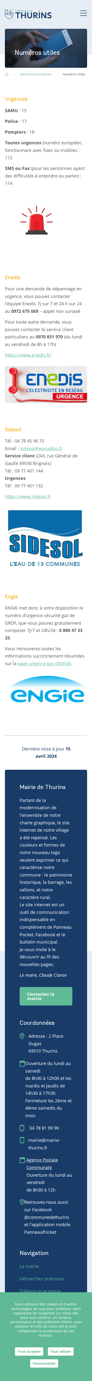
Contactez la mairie (40, 996)
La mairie (29, 1266)
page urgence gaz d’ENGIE (44, 663)
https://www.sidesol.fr (28, 496)
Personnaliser (44, 1363)
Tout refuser (60, 1351)
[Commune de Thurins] (28, 14)
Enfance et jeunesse (40, 1291)
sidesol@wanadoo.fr (41, 448)
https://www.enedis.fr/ (28, 355)
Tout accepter (29, 1351)
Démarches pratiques (42, 1279)
